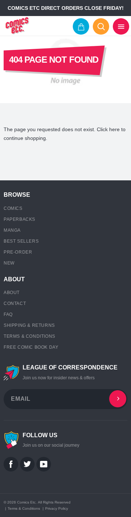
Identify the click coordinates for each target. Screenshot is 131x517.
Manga (12, 230)
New (9, 263)
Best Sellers (21, 241)
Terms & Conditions (29, 336)
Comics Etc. (27, 502)
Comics (13, 208)
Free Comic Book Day (31, 347)
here (114, 129)
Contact (15, 303)
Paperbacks (19, 219)
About (12, 292)
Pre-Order (18, 252)
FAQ (8, 314)
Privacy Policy (56, 508)
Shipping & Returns (29, 325)
